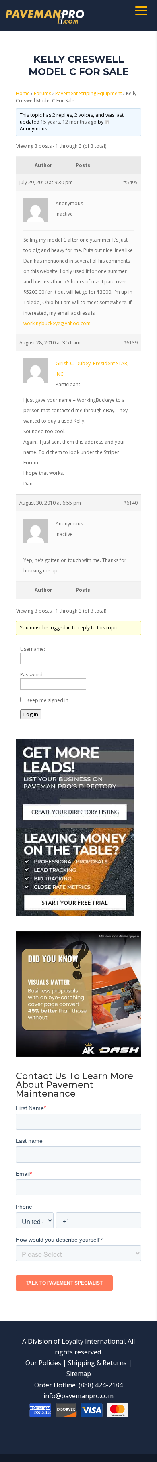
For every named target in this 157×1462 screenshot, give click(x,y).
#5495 (130, 182)
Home (23, 93)
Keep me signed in (47, 700)
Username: (32, 648)
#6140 (130, 502)
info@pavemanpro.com (78, 1395)
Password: (32, 674)
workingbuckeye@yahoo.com (57, 323)
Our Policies (43, 1362)
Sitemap (78, 1373)
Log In (30, 714)
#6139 (130, 342)
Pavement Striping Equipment (88, 93)
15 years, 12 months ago (69, 121)
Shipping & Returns (97, 1362)
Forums (42, 93)
